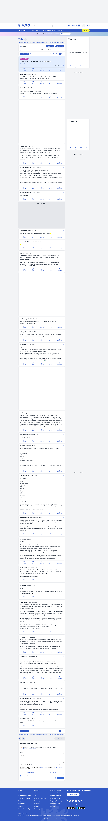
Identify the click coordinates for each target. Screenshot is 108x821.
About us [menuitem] (20, 790)
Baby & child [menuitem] (35, 30)
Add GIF (54, 772)
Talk (20, 39)
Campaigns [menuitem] (21, 803)
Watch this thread (25, 776)
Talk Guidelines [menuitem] (61, 818)
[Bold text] (21, 764)
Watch (59, 70)
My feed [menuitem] (24, 42)
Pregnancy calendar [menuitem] (55, 790)
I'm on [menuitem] (28, 42)
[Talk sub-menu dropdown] (25, 39)
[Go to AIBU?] (20, 46)
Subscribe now (73, 794)
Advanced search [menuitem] (61, 42)
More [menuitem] (62, 30)
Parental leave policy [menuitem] (24, 809)
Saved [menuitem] (49, 42)
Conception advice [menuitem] (55, 798)
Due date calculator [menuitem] (55, 795)
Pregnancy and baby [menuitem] (40, 798)
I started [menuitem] (32, 42)
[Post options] (63, 74)
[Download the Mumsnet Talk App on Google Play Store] (81, 808)
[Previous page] (48, 53)
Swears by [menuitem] (37, 809)
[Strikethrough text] (25, 764)
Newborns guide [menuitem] (55, 803)
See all (62, 65)
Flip (31, 54)
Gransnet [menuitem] (37, 790)
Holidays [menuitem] (56, 30)
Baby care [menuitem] (53, 806)
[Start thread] (83, 25)
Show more (22, 63)
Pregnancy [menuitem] (26, 30)
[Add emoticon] (62, 764)
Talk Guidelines (59, 767)
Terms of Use (43, 767)
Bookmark (59, 83)
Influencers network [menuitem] (24, 798)
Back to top (60, 738)
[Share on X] (23, 738)
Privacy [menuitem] (38, 818)
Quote (24, 70)
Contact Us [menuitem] (25, 818)
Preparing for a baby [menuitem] (56, 801)
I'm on (86, 67)
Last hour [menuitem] (54, 42)
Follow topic (50, 46)
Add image (31, 772)
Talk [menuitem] (19, 30)
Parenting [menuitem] (37, 801)
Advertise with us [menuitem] (23, 793)
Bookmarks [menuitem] (44, 42)
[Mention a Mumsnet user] (60, 764)
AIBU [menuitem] (35, 793)
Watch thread (24, 54)
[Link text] (30, 764)
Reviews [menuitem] (36, 806)
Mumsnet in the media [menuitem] (24, 795)
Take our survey (65, 33)
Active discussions (72, 25)
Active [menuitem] (20, 42)
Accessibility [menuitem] (53, 818)
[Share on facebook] (19, 738)
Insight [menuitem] (20, 801)
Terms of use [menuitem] (32, 818)
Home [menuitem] (42, 30)
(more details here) (75, 815)
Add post (42, 70)
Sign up (85, 30)
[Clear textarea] (32, 764)
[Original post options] (63, 58)
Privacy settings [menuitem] (45, 818)
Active (81, 67)
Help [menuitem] (19, 818)
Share (50, 70)
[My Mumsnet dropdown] (88, 25)
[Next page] (63, 53)
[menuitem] (67, 801)
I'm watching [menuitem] (38, 42)
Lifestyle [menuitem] (49, 30)
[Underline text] (23, 764)
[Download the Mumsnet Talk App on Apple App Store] (71, 808)
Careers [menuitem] (20, 806)
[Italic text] (28, 764)
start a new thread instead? (29, 748)
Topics (75, 67)
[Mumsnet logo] (24, 26)
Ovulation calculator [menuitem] (56, 793)
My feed (70, 67)
